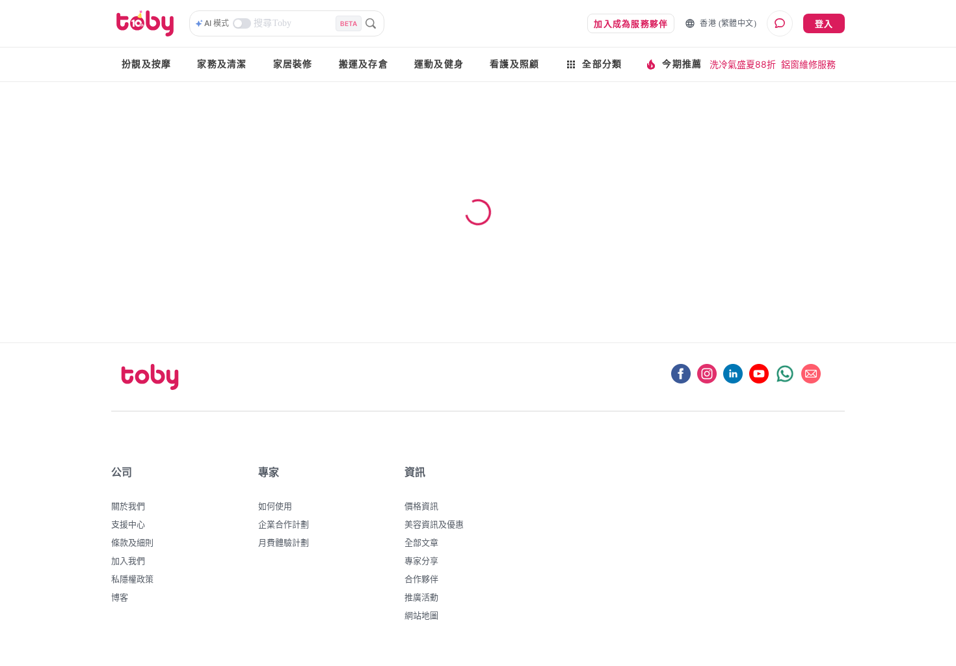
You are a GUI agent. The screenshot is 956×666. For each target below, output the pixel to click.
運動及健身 (439, 64)
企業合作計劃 (283, 524)
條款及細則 (132, 542)
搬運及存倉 (363, 64)
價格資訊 (421, 506)
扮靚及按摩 (146, 64)
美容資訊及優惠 (434, 524)
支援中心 (128, 524)
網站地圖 (421, 615)
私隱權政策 (132, 579)
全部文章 (421, 542)
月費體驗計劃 (283, 542)
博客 (119, 597)
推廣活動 (421, 597)
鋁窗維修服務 (808, 64)
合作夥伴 (421, 579)
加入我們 (128, 560)
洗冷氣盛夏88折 (743, 64)
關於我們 (128, 506)
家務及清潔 (221, 64)
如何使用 (275, 506)
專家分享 (421, 560)
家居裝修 (293, 64)
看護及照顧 (514, 64)
